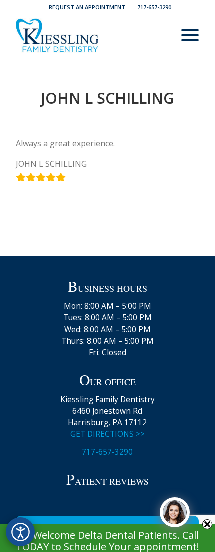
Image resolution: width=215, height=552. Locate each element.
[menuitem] (87, 7)
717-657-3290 (155, 7)
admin (143, 118)
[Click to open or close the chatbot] (175, 512)
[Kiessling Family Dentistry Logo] (89, 35)
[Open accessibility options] (20, 531)
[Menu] (185, 35)
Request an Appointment (87, 7)
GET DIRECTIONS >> (107, 434)
